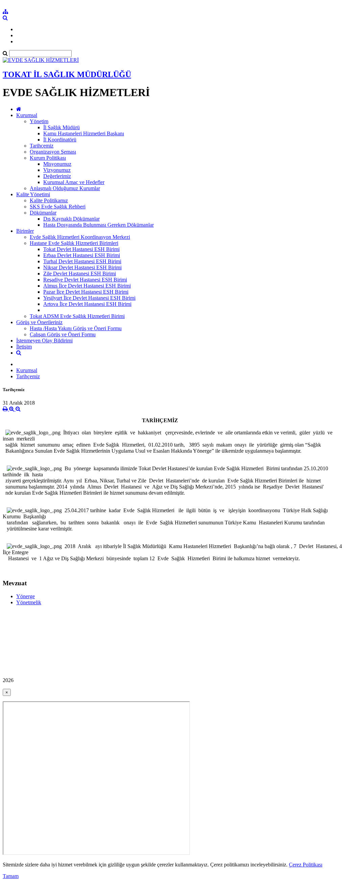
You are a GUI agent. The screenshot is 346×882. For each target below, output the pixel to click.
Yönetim (39, 121)
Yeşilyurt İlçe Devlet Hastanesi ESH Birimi (89, 298)
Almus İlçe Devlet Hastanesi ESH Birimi (87, 286)
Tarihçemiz (41, 146)
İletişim (24, 346)
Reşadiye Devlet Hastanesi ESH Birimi (85, 279)
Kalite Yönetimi (33, 194)
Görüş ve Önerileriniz (39, 322)
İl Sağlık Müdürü (61, 127)
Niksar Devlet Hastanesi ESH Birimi (82, 267)
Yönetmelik (28, 602)
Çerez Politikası (305, 864)
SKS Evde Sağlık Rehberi (57, 206)
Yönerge (25, 596)
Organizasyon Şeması (53, 152)
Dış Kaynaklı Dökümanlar (71, 219)
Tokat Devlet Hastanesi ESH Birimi (81, 249)
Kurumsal (26, 115)
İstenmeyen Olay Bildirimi (44, 340)
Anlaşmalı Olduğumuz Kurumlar (65, 188)
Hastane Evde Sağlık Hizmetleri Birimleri (74, 243)
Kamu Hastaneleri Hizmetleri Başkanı (83, 133)
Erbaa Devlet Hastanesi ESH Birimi (81, 255)
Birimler (25, 231)
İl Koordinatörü (59, 139)
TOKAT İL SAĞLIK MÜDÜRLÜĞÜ (67, 74)
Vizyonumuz (57, 170)
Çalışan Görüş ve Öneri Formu (63, 334)
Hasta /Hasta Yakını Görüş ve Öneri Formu (76, 328)
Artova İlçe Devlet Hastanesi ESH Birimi (87, 304)
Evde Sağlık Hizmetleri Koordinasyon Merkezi (80, 237)
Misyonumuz (57, 164)
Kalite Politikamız (49, 200)
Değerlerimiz (57, 176)
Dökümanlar (43, 213)
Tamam (11, 876)
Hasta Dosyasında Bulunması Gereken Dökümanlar (98, 225)
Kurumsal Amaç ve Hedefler (73, 182)
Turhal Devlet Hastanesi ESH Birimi (82, 261)
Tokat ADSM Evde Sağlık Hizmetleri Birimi (77, 316)
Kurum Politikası (48, 158)
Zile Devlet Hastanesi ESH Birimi (79, 273)
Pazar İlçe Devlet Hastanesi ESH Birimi (85, 292)
